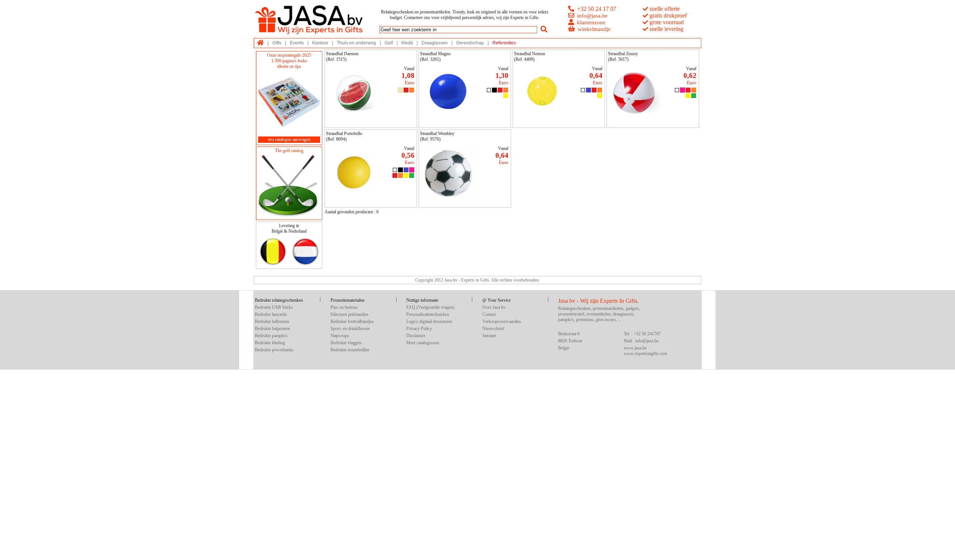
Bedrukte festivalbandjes (352, 321)
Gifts (276, 42)
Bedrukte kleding (270, 342)
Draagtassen (435, 42)
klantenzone (591, 22)
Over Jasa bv (493, 307)
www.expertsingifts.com (645, 353)
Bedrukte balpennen (272, 328)
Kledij (407, 42)
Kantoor (320, 42)
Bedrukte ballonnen (272, 321)
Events (297, 42)
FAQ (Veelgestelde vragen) (430, 307)
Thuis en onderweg (356, 42)
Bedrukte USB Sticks (274, 307)
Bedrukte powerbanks (274, 349)
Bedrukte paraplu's (271, 335)
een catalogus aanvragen (289, 139)
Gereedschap (470, 42)
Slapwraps (340, 335)
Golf (389, 42)
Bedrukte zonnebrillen (350, 349)
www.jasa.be (635, 348)
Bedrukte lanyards (271, 314)
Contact (489, 314)
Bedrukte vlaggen (346, 342)
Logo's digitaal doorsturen (429, 321)
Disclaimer (415, 335)
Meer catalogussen (422, 342)
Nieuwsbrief (493, 328)
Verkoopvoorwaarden (501, 321)
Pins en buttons (344, 307)
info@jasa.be (592, 16)
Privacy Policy (419, 328)
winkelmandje (594, 29)
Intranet (489, 335)
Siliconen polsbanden (349, 314)
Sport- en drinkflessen (350, 328)
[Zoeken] (543, 29)
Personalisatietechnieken (427, 314)
